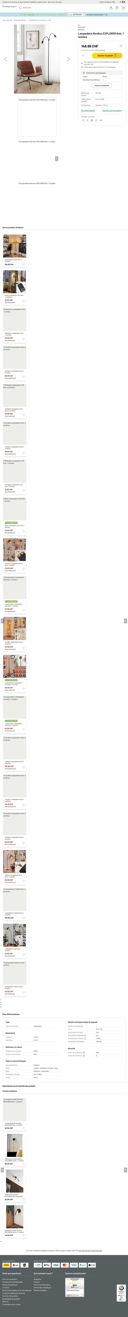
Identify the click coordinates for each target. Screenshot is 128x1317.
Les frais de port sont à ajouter (90, 1251)
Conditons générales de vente (13, 1293)
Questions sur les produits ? (112, 111)
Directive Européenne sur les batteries (16, 1290)
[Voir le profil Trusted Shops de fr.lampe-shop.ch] (79, 1287)
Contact (37, 1282)
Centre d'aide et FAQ (107, 2)
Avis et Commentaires (42, 1285)
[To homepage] (9, 7)
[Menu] (125, 1286)
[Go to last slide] (2, 621)
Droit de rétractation (10, 1296)
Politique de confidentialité (12, 1282)
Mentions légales (40, 1290)
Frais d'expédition (100, 50)
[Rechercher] (20, 7)
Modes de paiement (10, 1285)
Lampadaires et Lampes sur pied (40, 20)
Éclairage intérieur (20, 20)
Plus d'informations (88, 111)
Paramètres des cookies (11, 1304)
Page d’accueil (7, 20)
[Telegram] (100, 120)
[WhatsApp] (96, 120)
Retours (5, 1302)
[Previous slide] (17, 158)
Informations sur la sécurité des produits (18, 1086)
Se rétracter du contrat (11, 1299)
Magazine (37, 1279)
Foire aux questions (9, 1279)
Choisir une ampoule (102, 85)
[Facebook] (83, 120)
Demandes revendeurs (42, 1288)
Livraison (5, 1288)
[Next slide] (56, 158)
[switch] (121, 1299)
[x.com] (87, 120)
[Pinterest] (92, 120)
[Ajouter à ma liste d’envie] (121, 46)
